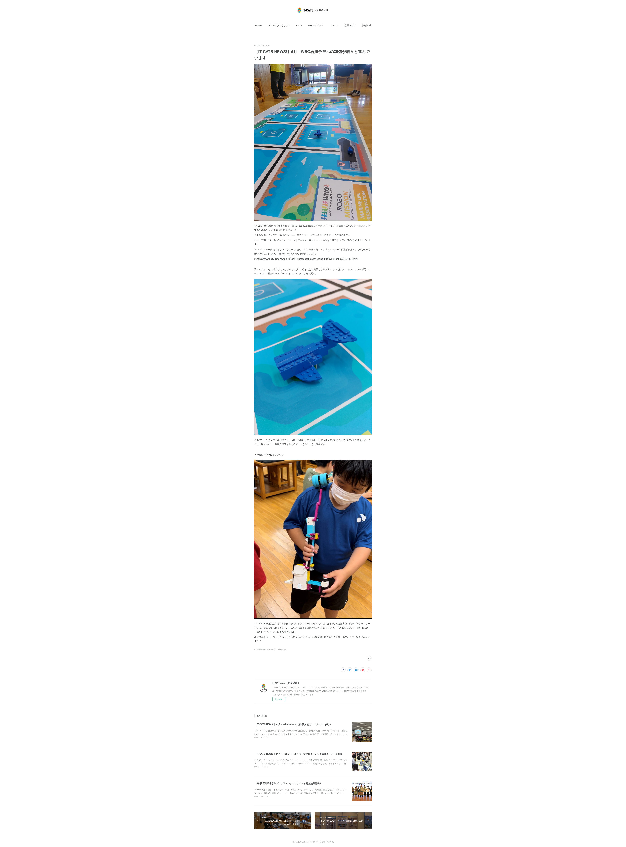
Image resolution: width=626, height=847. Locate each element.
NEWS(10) (282, 649)
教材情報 (366, 25)
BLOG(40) (273, 649)
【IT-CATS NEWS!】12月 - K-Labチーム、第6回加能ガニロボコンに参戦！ (293, 724)
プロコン (334, 25)
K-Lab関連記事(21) (261, 649)
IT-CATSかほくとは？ (279, 25)
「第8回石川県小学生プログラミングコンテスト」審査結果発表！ (288, 783)
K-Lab (299, 25)
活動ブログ (350, 25)
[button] (258, 25)
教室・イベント (316, 25)
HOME (258, 25)
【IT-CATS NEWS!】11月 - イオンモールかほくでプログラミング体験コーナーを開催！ (299, 753)
